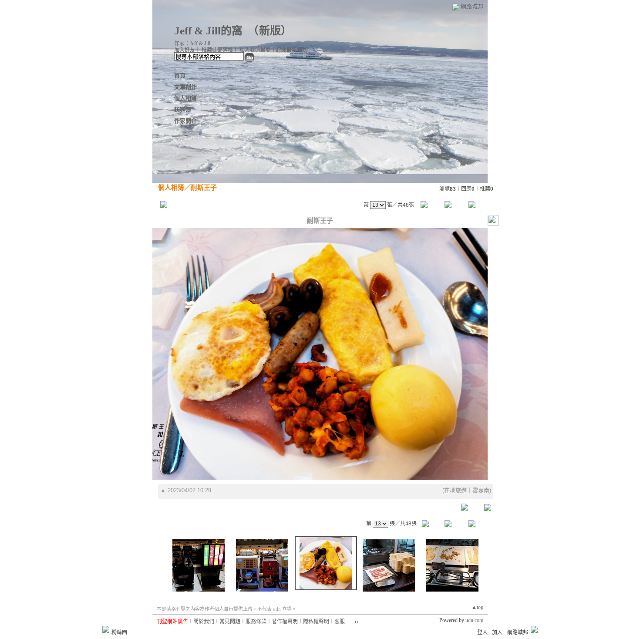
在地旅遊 (455, 490)
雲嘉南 (480, 490)
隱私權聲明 (316, 622)
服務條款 (256, 622)
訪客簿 (182, 109)
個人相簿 (185, 98)
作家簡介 (185, 121)
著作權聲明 (285, 622)
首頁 (179, 75)
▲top (477, 607)
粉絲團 (119, 632)
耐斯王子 (204, 187)
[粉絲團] (105, 629)
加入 (497, 632)
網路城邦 (472, 6)
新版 (270, 31)
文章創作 (185, 87)
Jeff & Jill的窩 (208, 31)
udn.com (474, 620)
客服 (339, 622)
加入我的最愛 (255, 50)
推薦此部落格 (217, 50)
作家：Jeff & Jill (192, 43)
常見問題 (229, 622)
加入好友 (184, 50)
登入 (482, 632)
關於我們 (203, 622)
